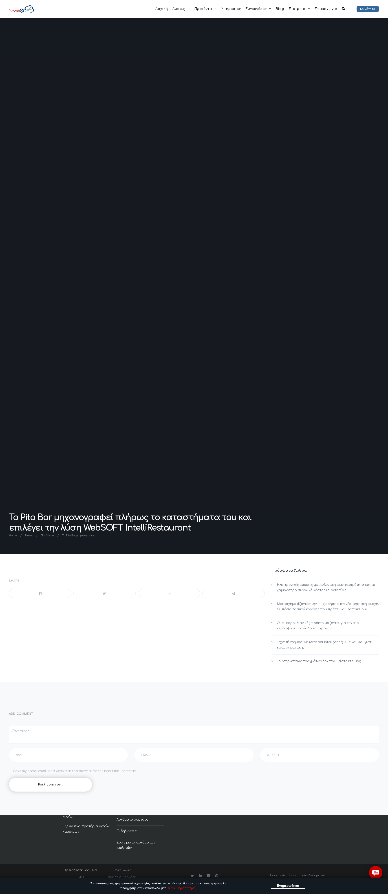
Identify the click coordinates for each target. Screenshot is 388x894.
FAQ (81, 877)
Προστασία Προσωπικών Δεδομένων (297, 875)
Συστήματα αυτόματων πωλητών (136, 845)
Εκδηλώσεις (127, 831)
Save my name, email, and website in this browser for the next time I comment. (75, 771)
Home (13, 535)
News (29, 535)
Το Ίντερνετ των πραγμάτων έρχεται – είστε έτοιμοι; (319, 661)
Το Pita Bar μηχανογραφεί (79, 535)
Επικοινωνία (122, 870)
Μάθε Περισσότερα (181, 888)
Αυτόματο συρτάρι (132, 819)
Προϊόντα (47, 535)
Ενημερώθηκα (288, 885)
